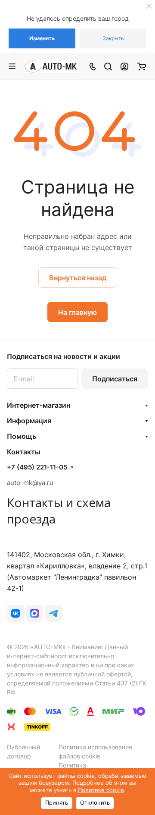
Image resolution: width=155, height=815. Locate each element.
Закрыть (113, 38)
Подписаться (114, 378)
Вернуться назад (77, 277)
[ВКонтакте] (15, 613)
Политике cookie (101, 790)
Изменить (42, 38)
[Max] (34, 613)
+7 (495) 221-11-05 (37, 467)
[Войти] (124, 66)
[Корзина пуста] (141, 66)
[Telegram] (53, 613)
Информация (29, 420)
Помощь (21, 436)
